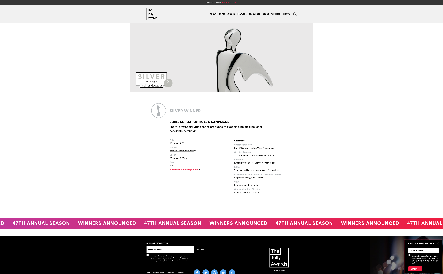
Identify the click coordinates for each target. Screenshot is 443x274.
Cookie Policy (423, 258)
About (213, 14)
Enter (222, 14)
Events (286, 14)
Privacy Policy (168, 257)
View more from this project (184, 169)
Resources (254, 14)
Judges (231, 14)
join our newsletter (157, 243)
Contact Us (171, 272)
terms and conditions (420, 256)
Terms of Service (178, 261)
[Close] (438, 243)
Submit (415, 268)
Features (242, 14)
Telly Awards (281, 270)
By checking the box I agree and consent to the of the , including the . (171, 258)
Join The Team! (158, 272)
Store (266, 14)
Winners (275, 14)
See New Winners (229, 2)
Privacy (181, 272)
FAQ (148, 272)
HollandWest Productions (182, 150)
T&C (188, 272)
